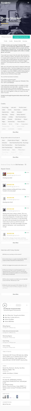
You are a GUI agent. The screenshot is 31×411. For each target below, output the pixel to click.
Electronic (11, 368)
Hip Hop (17, 368)
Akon (13, 112)
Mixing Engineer (6, 326)
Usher (3, 109)
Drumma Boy (11, 121)
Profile (5, 41)
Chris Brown (18, 119)
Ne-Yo (10, 124)
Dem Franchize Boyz (21, 117)
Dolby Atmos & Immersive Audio (10, 331)
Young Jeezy (24, 124)
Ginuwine (19, 112)
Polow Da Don (21, 121)
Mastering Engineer (7, 336)
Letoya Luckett (20, 126)
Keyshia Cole (5, 112)
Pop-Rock (22, 368)
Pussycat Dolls (5, 126)
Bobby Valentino (21, 114)
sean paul (13, 107)
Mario (3, 119)
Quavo (25, 119)
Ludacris (25, 109)
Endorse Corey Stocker (8, 165)
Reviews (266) (17, 41)
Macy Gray (4, 114)
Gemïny (17, 186)
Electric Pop (6, 368)
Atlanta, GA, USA (5, 25)
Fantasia (10, 119)
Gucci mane (17, 109)
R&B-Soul (5, 369)
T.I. (13, 126)
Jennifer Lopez (22, 107)
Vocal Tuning (6, 341)
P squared (19, 128)
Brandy (12, 114)
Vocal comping (6, 346)
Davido (4, 128)
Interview (24, 41)
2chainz (4, 117)
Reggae (10, 369)
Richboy (4, 124)
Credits (10, 41)
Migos (3, 121)
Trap (13, 369)
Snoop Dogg (5, 107)
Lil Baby (11, 117)
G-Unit (9, 109)
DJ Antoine (11, 128)
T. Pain (16, 124)
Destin (17, 199)
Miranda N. (18, 175)
